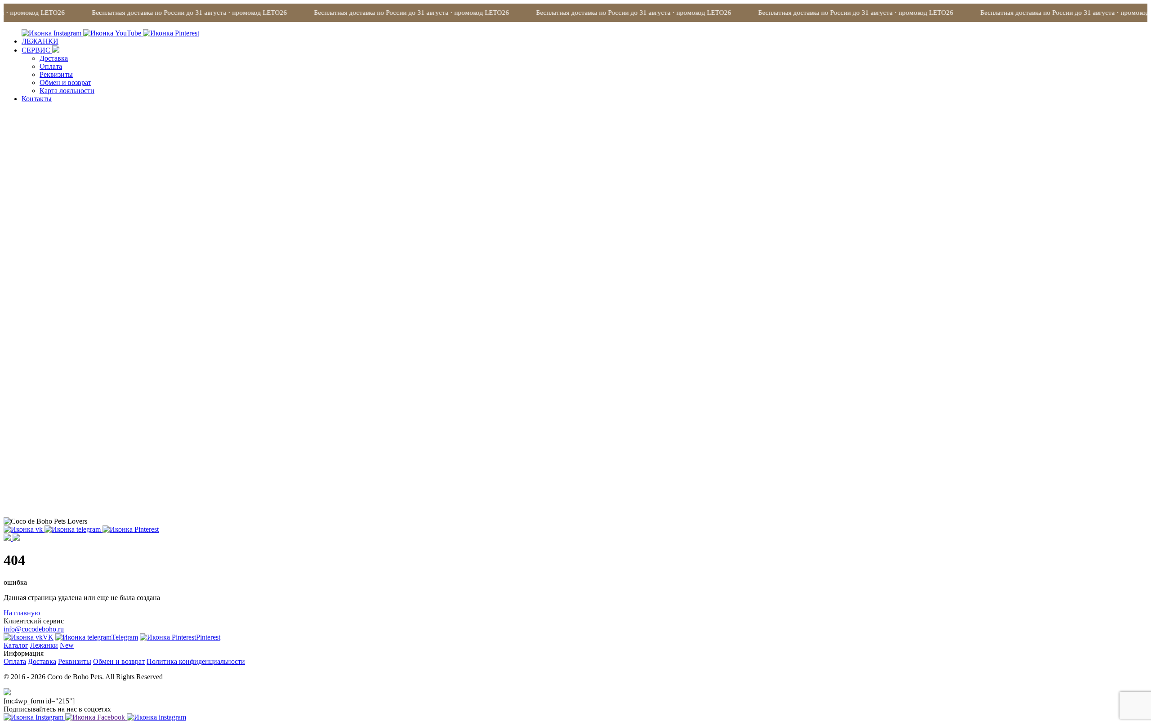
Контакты (37, 98)
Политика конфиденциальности (196, 661)
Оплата (51, 66)
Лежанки (44, 645)
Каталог (16, 645)
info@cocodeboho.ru (34, 629)
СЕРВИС (37, 50)
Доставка (54, 58)
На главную (22, 613)
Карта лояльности (67, 90)
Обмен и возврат (65, 82)
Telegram (125, 637)
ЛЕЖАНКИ (40, 41)
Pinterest (208, 637)
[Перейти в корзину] (16, 538)
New (67, 645)
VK (48, 637)
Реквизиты (56, 74)
